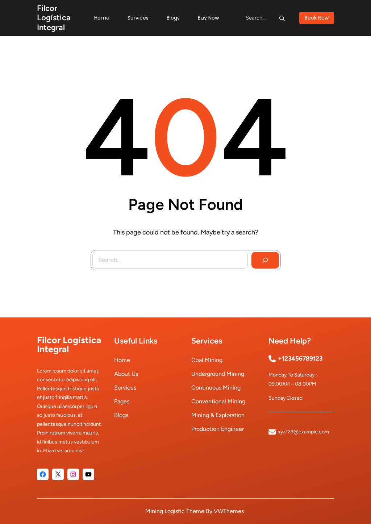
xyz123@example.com (303, 432)
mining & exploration (218, 415)
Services (125, 387)
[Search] (282, 17)
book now (317, 17)
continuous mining (216, 387)
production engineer (217, 428)
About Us (126, 373)
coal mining (206, 360)
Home (122, 360)
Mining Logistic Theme (174, 511)
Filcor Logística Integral (54, 17)
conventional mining (218, 401)
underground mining (217, 373)
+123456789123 (300, 358)
